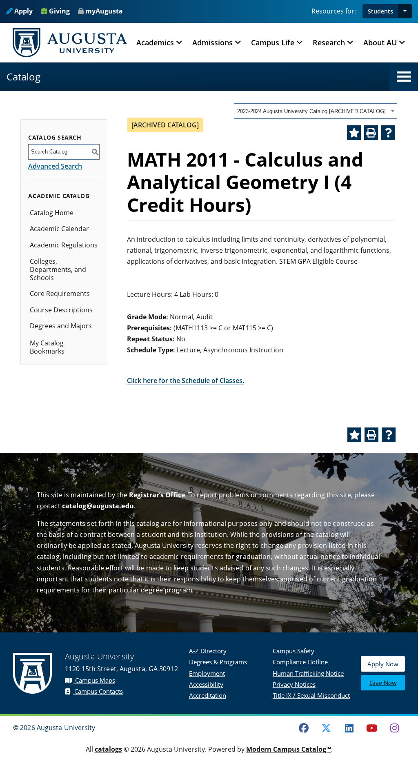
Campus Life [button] (272, 42)
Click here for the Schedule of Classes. (185, 380)
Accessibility (206, 684)
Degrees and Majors (61, 325)
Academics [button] (155, 42)
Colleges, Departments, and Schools (58, 269)
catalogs (108, 749)
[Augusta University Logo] (70, 42)
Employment (207, 673)
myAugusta (104, 11)
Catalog (23, 76)
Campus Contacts (98, 691)
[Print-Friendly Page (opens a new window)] (371, 132)
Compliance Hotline (300, 662)
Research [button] (329, 42)
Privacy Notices (294, 684)
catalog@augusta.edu (98, 505)
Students (380, 11)
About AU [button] (380, 42)
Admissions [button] (212, 42)
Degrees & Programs (218, 662)
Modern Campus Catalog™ (288, 749)
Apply (23, 11)
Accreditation (207, 695)
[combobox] (315, 111)
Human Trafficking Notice (308, 673)
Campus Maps (94, 680)
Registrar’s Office (157, 494)
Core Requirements (60, 293)
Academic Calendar (59, 228)
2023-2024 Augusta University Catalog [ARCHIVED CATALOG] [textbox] (311, 111)
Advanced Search (55, 166)
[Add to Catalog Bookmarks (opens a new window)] (354, 132)
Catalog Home (51, 212)
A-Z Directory (208, 651)
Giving (58, 11)
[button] (405, 11)
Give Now (383, 683)
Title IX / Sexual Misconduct (311, 695)
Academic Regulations (64, 244)
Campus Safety (293, 651)
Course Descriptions (61, 309)
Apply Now (382, 664)
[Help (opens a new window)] (388, 132)
